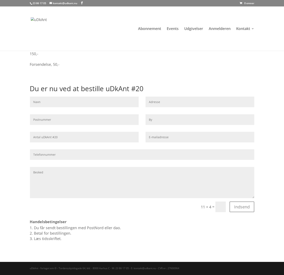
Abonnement (149, 29)
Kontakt (243, 29)
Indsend (242, 207)
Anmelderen (220, 29)
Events (173, 29)
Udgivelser (193, 29)
